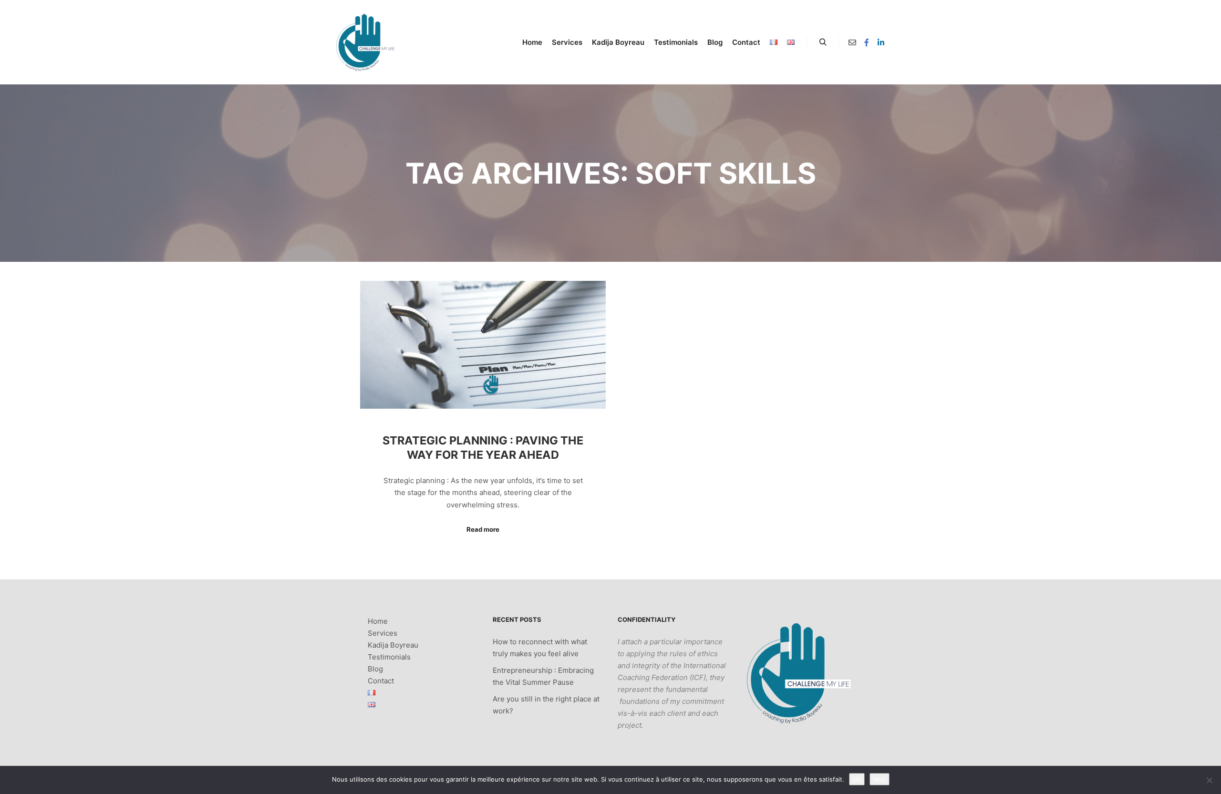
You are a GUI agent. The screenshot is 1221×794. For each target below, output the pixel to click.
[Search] (822, 42)
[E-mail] (852, 42)
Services (382, 633)
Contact (381, 680)
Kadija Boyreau (393, 645)
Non (879, 779)
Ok (857, 779)
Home (378, 621)
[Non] (1209, 780)
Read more (482, 529)
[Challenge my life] (365, 42)
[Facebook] (866, 42)
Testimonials (389, 656)
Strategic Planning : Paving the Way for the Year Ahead (483, 447)
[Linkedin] (881, 42)
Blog (375, 668)
